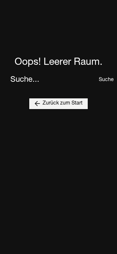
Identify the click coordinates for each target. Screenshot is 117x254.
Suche (103, 80)
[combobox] (52, 80)
